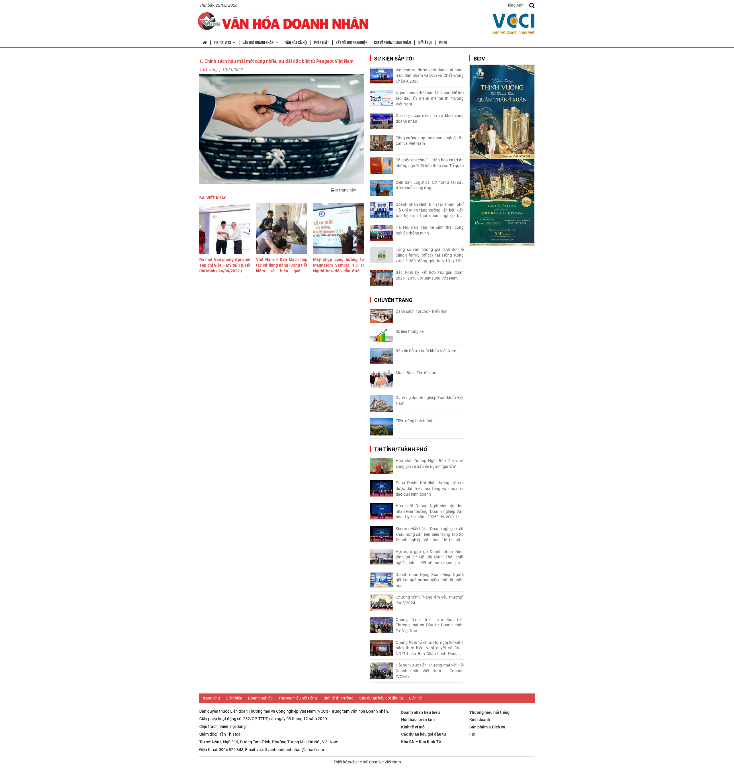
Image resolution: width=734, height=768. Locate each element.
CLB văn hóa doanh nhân (392, 42)
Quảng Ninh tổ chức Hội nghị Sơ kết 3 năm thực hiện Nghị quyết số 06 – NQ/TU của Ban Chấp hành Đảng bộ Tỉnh (430, 648)
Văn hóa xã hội (296, 42)
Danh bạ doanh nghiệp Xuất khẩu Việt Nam (430, 400)
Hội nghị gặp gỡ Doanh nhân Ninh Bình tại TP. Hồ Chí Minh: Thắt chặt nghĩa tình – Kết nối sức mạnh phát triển (430, 557)
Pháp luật (321, 42)
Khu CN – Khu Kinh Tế (421, 741)
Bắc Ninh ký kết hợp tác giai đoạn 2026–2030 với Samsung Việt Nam (430, 275)
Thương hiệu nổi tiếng (297, 698)
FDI (472, 734)
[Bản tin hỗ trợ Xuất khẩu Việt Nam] (381, 356)
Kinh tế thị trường (338, 698)
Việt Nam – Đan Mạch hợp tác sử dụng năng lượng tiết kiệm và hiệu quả (281, 265)
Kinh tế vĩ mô (413, 727)
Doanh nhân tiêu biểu (420, 712)
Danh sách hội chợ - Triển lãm (421, 311)
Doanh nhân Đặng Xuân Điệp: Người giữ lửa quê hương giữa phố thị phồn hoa (430, 580)
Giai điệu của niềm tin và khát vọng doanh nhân (430, 118)
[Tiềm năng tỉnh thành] (381, 426)
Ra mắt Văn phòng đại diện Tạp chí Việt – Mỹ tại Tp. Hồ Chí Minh (224, 265)
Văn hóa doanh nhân (258, 42)
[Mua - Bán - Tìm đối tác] (381, 379)
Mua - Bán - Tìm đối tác (416, 372)
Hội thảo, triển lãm (418, 719)
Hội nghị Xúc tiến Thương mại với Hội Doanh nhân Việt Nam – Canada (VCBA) (430, 671)
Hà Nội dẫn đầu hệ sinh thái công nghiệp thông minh (430, 230)
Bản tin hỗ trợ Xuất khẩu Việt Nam (426, 351)
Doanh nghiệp (260, 698)
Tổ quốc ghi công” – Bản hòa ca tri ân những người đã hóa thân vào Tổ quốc (430, 163)
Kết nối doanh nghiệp (351, 42)
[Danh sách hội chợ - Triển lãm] (381, 316)
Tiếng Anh (515, 5)
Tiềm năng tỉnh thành (415, 421)
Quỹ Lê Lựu (425, 42)
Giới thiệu (234, 698)
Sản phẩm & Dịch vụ (487, 727)
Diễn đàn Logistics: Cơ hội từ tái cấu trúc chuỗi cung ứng (430, 185)
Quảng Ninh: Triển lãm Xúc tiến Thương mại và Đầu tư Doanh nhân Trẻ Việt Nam (430, 625)
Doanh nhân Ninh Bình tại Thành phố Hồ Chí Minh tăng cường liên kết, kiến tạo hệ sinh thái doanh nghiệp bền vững (430, 210)
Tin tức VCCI (222, 42)
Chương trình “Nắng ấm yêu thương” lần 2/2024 (430, 600)
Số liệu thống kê (409, 331)
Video (443, 42)
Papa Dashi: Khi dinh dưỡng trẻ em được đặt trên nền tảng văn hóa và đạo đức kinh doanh (430, 488)
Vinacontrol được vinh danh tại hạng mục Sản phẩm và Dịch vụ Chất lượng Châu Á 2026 (430, 75)
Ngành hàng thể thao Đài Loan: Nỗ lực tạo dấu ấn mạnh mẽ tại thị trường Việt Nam (430, 98)
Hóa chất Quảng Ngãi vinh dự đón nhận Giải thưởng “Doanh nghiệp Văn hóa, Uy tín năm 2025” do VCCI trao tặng (430, 511)
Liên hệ (415, 698)
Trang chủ (211, 698)
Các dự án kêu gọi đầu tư (381, 698)
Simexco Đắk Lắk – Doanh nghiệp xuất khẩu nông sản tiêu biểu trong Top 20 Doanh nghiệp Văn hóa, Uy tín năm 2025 (430, 534)
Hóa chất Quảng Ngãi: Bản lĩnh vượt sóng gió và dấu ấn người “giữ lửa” (430, 463)
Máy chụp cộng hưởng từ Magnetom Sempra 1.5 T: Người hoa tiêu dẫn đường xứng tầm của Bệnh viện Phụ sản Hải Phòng (338, 265)
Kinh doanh (479, 719)
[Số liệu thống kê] (381, 335)
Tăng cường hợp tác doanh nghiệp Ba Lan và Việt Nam (430, 141)
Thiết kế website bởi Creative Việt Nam (367, 762)
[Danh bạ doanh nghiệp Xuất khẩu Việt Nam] (381, 403)
